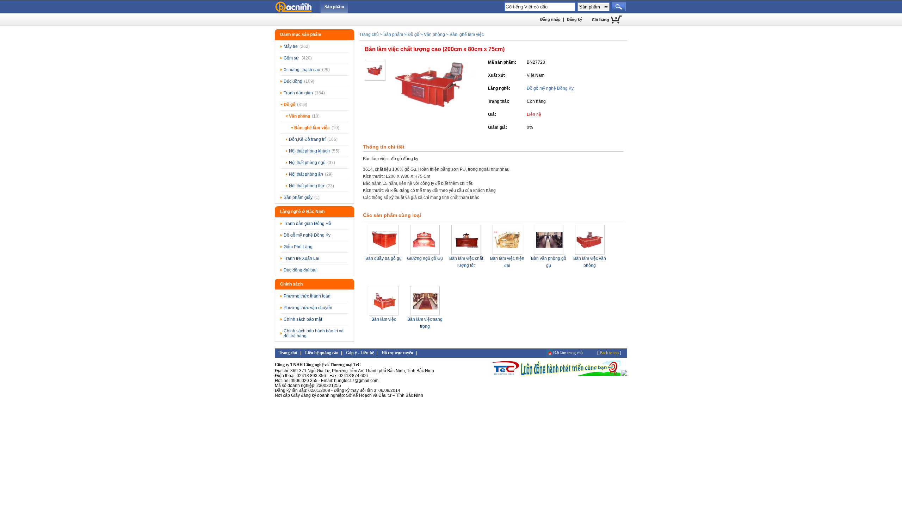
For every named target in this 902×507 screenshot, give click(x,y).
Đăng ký (574, 19)
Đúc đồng (299, 81)
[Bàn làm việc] (384, 314)
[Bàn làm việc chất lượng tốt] (466, 253)
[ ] (609, 352)
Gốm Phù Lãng (298, 246)
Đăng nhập (550, 19)
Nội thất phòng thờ (311, 185)
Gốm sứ (298, 58)
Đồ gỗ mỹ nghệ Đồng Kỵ (307, 235)
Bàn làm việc (383, 319)
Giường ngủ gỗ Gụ (425, 258)
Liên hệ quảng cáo (321, 352)
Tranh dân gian (304, 92)
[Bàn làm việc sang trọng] (425, 314)
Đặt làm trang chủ (568, 352)
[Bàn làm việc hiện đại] (507, 253)
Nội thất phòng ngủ (312, 162)
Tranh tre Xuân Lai (301, 258)
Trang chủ (369, 34)
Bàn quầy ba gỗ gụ (383, 258)
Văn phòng (304, 116)
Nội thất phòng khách (314, 151)
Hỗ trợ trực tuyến (397, 352)
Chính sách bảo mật (303, 319)
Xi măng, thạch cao (307, 69)
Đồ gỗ (295, 104)
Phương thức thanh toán (307, 296)
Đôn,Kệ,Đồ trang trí (313, 139)
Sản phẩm (334, 6)
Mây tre (297, 46)
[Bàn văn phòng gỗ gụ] (548, 253)
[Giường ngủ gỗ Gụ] (425, 253)
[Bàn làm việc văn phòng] (590, 253)
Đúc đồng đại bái (300, 270)
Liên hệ (534, 114)
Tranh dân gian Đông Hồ (307, 223)
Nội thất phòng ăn (311, 174)
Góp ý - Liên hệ (360, 352)
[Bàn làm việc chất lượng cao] (431, 107)
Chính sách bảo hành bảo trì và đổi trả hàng (314, 333)
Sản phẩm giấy (302, 197)
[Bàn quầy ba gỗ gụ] (384, 253)
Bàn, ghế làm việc (316, 127)
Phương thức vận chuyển (308, 307)
